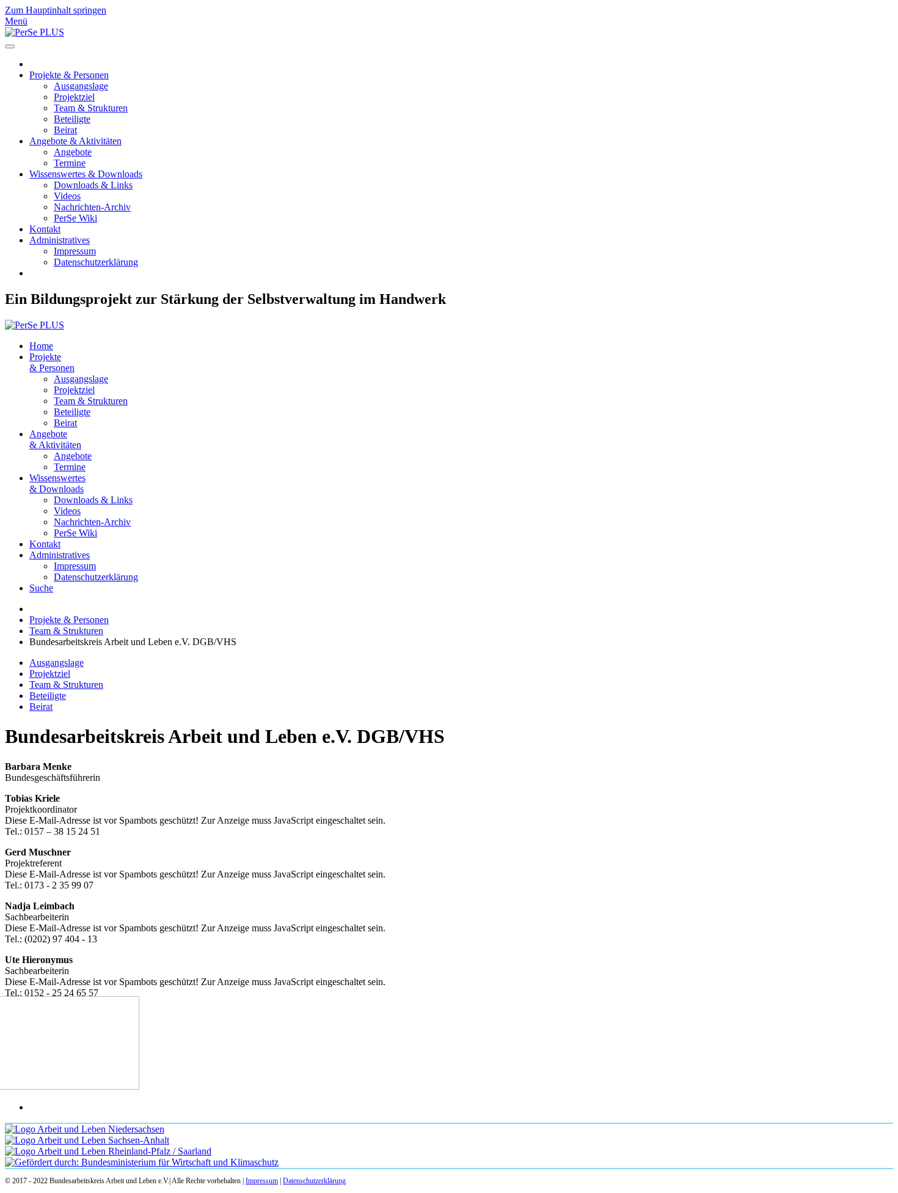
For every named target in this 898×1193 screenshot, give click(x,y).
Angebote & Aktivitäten (75, 141)
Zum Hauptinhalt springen (55, 10)
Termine (70, 163)
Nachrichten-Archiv (92, 207)
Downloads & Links (93, 185)
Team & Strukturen (91, 108)
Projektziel (74, 97)
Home (41, 346)
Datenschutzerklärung (96, 262)
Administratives (59, 240)
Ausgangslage (81, 86)
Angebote (73, 152)
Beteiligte (72, 119)
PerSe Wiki (75, 218)
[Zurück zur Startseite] (34, 32)
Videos (67, 196)
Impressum (75, 251)
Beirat (65, 130)
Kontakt (44, 229)
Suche (41, 588)
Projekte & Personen (69, 75)
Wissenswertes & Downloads (85, 174)
